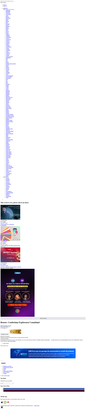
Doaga (7, 62)
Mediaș (7, 95)
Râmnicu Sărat (9, 120)
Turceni (7, 162)
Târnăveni (8, 155)
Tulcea (7, 161)
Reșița (7, 125)
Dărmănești (8, 57)
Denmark (8, 183)
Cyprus (7, 181)
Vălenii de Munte (9, 167)
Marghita (8, 93)
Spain (7, 197)
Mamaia (7, 90)
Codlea (7, 48)
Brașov (7, 28)
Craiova (7, 54)
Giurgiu (7, 73)
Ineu (7, 83)
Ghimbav (8, 72)
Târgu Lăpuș (8, 151)
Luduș (7, 87)
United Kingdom (9, 192)
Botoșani (8, 26)
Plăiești (7, 110)
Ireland (7, 189)
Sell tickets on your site (8, 367)
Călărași (7, 34)
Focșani (7, 69)
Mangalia (8, 91)
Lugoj (7, 89)
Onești (7, 103)
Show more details (11, 341)
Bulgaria (8, 180)
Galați (7, 71)
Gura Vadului (9, 77)
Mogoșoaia (8, 98)
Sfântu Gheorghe (9, 133)
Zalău (7, 175)
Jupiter (7, 85)
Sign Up (5, 6)
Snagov (7, 145)
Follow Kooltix (43, 318)
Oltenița (7, 102)
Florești (7, 67)
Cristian (7, 55)
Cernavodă (8, 39)
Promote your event (7, 366)
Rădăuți (7, 119)
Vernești (7, 172)
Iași (6, 80)
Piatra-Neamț (8, 108)
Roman (7, 126)
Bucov (7, 32)
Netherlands (8, 196)
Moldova (8, 193)
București (8, 11)
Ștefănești (8, 146)
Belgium (8, 179)
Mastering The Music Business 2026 (10, 245)
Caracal (7, 38)
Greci (7, 74)
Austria (7, 178)
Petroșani (8, 105)
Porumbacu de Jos (10, 115)
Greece (7, 187)
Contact (5, 373)
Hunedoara (8, 78)
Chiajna (7, 40)
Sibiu (7, 136)
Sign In (4, 4)
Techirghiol (8, 156)
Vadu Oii (8, 165)
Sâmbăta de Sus (9, 128)
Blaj (7, 22)
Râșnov (7, 122)
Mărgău (7, 92)
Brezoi (7, 31)
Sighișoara (8, 137)
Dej (6, 60)
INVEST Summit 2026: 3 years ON (11, 267)
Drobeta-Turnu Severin (11, 63)
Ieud (7, 81)
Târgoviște (8, 149)
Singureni (8, 140)
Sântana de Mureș (10, 131)
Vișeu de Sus (8, 173)
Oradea (7, 104)
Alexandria (8, 14)
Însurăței (8, 84)
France (7, 185)
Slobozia (8, 144)
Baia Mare (8, 17)
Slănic (7, 142)
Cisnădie (8, 45)
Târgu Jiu (8, 150)
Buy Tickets (3, 221)
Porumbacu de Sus (10, 116)
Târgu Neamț (9, 154)
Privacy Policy (6, 372)
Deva (7, 61)
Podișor (7, 113)
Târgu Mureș (8, 152)
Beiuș (7, 20)
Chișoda (7, 43)
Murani (7, 101)
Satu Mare (8, 132)
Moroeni (8, 99)
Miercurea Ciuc (9, 97)
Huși (7, 79)
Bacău (7, 16)
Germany (8, 186)
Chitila (7, 44)
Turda (7, 163)
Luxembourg (8, 191)
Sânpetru (8, 130)
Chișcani (8, 42)
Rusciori (7, 127)
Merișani (8, 96)
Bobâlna (7, 24)
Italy (7, 190)
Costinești (8, 52)
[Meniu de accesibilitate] (2, 407)
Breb (7, 30)
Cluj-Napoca (8, 46)
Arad (7, 15)
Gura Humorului (9, 75)
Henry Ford (36, 405)
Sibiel (7, 134)
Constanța (8, 50)
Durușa (7, 64)
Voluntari (8, 174)
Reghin (7, 124)
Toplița (7, 160)
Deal (7, 58)
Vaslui (7, 169)
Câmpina (8, 36)
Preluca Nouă (9, 118)
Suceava (7, 148)
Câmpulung (8, 37)
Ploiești (7, 111)
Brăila (7, 27)
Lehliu (7, 86)
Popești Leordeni (9, 114)
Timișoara (8, 157)
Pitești (7, 109)
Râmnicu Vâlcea (9, 121)
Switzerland (8, 184)
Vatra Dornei (8, 171)
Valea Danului (9, 166)
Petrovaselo (8, 107)
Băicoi (7, 19)
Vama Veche (8, 168)
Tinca (7, 158)
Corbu (7, 51)
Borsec (7, 25)
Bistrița (7, 21)
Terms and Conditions (8, 371)
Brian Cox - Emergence (7, 224)
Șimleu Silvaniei (9, 139)
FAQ (4, 369)
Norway (7, 195)
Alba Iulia (8, 13)
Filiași (7, 66)
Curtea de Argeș (9, 56)
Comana (7, 49)
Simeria (7, 138)
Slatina (7, 143)
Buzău (7, 33)
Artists (4, 368)
